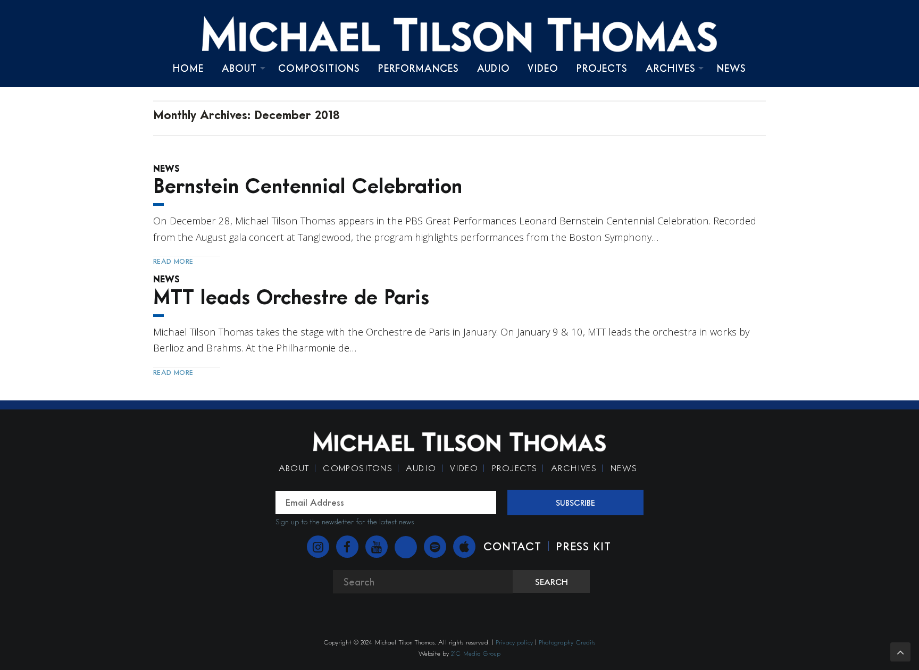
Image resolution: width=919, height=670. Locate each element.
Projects (602, 68)
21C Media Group (475, 653)
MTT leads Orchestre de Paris (291, 296)
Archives (671, 68)
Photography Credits (567, 642)
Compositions (319, 68)
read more (173, 261)
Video (543, 68)
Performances (418, 68)
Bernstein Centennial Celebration (307, 185)
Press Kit (583, 546)
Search (551, 581)
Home (188, 68)
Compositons (357, 468)
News (731, 68)
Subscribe (575, 502)
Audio (493, 68)
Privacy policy (514, 642)
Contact (512, 546)
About (239, 68)
